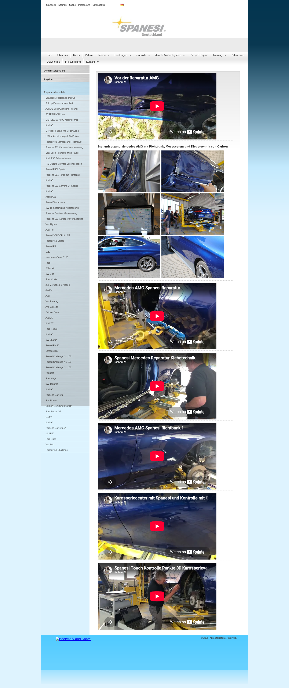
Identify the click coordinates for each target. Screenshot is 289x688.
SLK (47, 252)
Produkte (139, 55)
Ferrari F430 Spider (55, 169)
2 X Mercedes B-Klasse (57, 285)
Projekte (48, 79)
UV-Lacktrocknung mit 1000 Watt (62, 136)
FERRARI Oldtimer (55, 114)
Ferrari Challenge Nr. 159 (58, 362)
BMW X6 (49, 268)
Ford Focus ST (53, 411)
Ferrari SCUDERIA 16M (57, 235)
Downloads (53, 61)
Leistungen (119, 55)
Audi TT (49, 323)
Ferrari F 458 (52, 345)
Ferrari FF (50, 246)
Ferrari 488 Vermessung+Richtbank (63, 142)
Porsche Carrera (54, 395)
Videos (89, 55)
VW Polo (49, 444)
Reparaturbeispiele (54, 92)
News (76, 55)
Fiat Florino (51, 400)
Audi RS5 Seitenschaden (58, 158)
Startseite (51, 5)
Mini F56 (49, 433)
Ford (47, 263)
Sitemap (62, 5)
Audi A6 (49, 389)
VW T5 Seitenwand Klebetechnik (62, 208)
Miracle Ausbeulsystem (166, 55)
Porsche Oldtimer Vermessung (61, 213)
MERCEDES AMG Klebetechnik (61, 120)
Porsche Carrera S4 (55, 428)
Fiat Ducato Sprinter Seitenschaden (63, 164)
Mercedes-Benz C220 (56, 257)
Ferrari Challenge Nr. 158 (58, 356)
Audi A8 (49, 125)
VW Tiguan (51, 224)
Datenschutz (99, 5)
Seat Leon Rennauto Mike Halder (62, 153)
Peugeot (49, 373)
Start (49, 55)
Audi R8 (49, 230)
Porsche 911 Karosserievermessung (64, 147)
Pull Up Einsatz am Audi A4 (59, 103)
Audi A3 (49, 191)
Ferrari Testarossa (55, 202)
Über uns (62, 55)
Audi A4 (49, 422)
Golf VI (48, 290)
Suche (72, 5)
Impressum (84, 5)
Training (216, 55)
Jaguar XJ (50, 197)
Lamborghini (51, 351)
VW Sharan (51, 340)
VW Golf (49, 274)
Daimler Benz (52, 312)
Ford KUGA (51, 279)
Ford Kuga (50, 378)
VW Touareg (51, 301)
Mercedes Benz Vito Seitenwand (62, 131)
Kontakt (89, 61)
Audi (47, 296)
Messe (101, 55)
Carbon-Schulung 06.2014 (58, 406)
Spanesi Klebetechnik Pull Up (60, 98)
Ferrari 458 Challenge (56, 450)
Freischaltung (73, 61)
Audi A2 (49, 318)
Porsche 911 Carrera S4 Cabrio (61, 186)
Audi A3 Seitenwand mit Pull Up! (61, 109)
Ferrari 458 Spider (54, 241)
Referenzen (237, 55)
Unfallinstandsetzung (54, 70)
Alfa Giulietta (51, 307)
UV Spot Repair (199, 55)
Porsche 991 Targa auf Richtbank (62, 175)
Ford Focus (51, 329)
